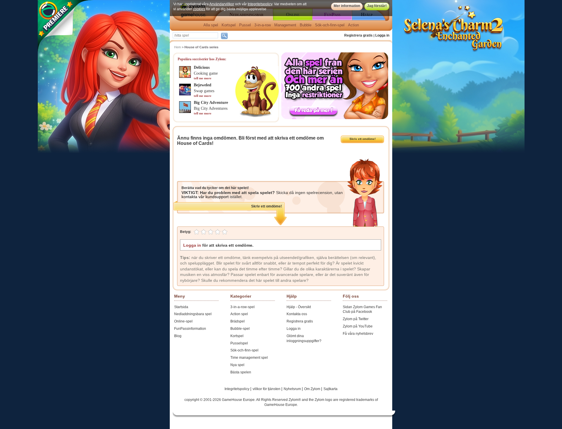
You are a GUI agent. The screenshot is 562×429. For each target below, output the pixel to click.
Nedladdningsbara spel (193, 314)
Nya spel (237, 365)
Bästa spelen (240, 372)
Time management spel (249, 358)
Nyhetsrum (293, 389)
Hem (177, 47)
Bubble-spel (240, 329)
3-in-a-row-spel (242, 307)
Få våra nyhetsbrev (358, 334)
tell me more (202, 78)
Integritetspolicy (260, 4)
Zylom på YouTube (358, 326)
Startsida (181, 307)
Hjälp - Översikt (299, 307)
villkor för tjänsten (267, 389)
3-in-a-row (262, 25)
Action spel (239, 314)
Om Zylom (312, 389)
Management (285, 25)
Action (353, 25)
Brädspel (237, 321)
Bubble (305, 25)
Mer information (347, 6)
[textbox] (195, 35)
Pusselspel (239, 343)
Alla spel (210, 25)
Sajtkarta (330, 389)
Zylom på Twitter (356, 319)
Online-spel (183, 321)
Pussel (245, 25)
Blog (177, 336)
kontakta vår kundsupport (205, 196)
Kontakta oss (297, 314)
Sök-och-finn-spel (330, 25)
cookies (199, 9)
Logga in (382, 35)
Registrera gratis (358, 35)
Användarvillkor (221, 4)
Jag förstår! (377, 6)
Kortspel (229, 25)
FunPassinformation (190, 329)
